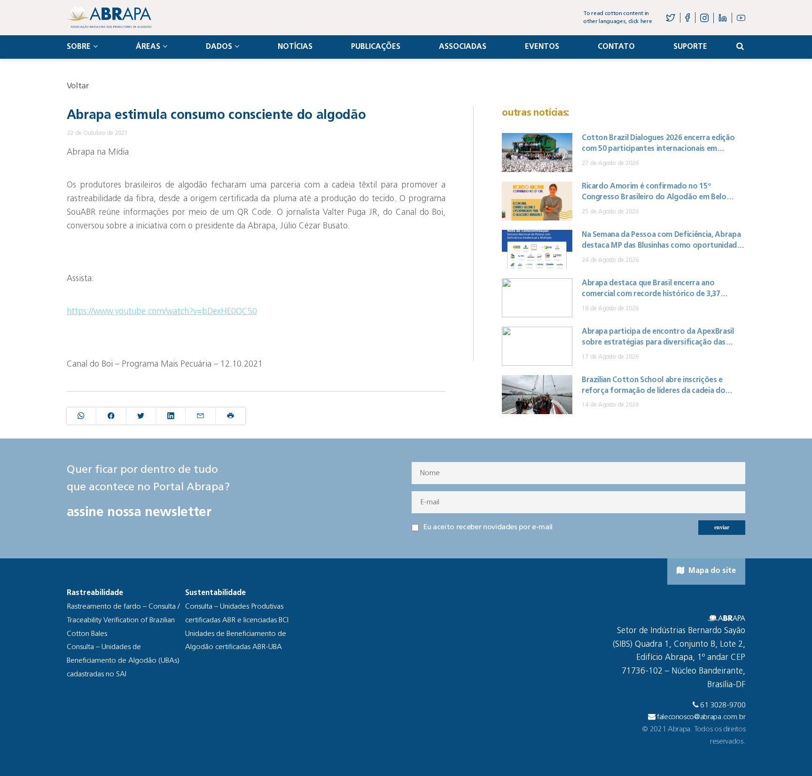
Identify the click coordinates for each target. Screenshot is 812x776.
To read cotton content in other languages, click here (617, 17)
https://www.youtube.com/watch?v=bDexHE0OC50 (162, 312)
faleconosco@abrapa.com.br (701, 717)
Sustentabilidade (215, 593)
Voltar (78, 86)
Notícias (295, 47)
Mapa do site (711, 571)
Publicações (375, 47)
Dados (219, 47)
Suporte (690, 47)
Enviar (721, 527)
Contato (616, 47)
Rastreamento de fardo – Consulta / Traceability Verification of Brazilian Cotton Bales (123, 620)
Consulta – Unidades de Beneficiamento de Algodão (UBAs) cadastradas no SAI (123, 660)
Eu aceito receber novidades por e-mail (488, 527)
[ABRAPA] (109, 18)
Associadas (462, 47)
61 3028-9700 (722, 705)
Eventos (542, 47)
